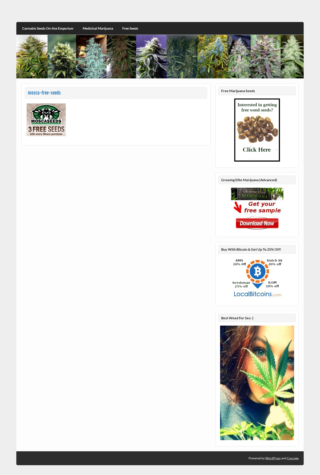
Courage (292, 458)
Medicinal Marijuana (98, 28)
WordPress (273, 458)
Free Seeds (130, 28)
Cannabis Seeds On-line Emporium (47, 28)
